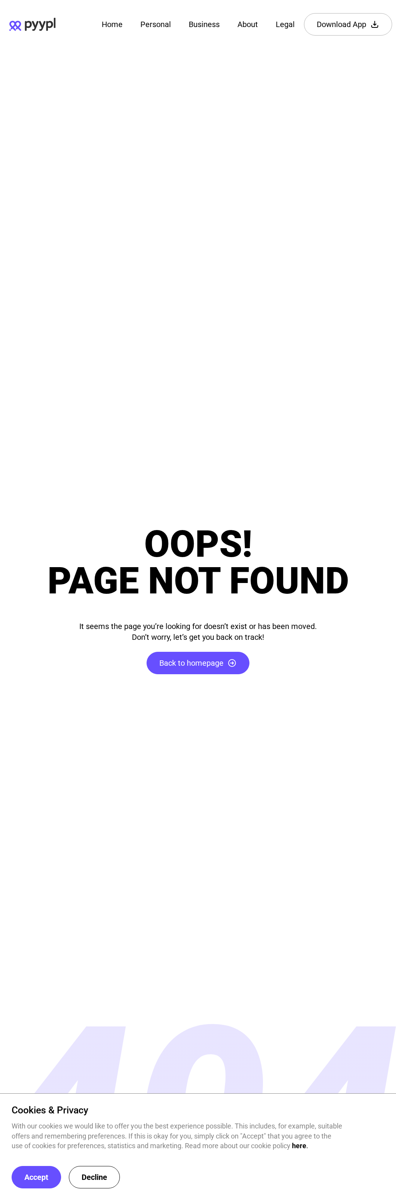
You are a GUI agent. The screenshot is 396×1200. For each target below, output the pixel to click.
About (247, 24)
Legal (285, 24)
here (299, 1146)
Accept (36, 1177)
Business (204, 24)
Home (112, 24)
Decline (94, 1177)
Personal (155, 24)
